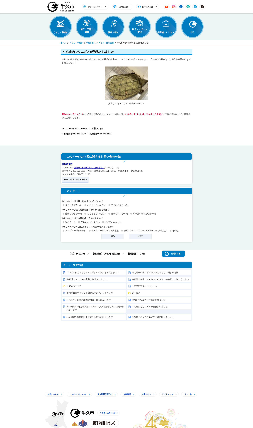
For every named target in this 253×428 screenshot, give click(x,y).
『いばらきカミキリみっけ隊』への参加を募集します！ (93, 272)
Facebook (181, 6)
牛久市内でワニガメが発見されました (150, 307)
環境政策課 (67, 164)
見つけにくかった (119, 205)
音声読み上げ (147, 7)
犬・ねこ (136, 293)
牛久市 (82, 413)
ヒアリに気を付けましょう (144, 286)
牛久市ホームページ (61, 6)
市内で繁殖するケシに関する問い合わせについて (90, 293)
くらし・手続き (60, 32)
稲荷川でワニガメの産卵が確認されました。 (88, 279)
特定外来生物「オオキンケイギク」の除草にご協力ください (160, 279)
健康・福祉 (113, 32)
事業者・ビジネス (166, 32)
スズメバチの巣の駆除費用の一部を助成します (89, 300)
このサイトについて (78, 394)
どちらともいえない (96, 205)
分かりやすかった (73, 213)
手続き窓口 (90, 43)
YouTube (166, 6)
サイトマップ (167, 394)
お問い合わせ (53, 394)
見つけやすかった (73, 205)
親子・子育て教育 (87, 30)
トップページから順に (75, 230)
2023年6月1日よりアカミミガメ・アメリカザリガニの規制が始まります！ (95, 308)
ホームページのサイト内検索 (105, 230)
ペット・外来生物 (106, 43)
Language (123, 7)
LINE (188, 6)
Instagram (173, 6)
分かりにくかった (119, 213)
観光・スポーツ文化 (139, 30)
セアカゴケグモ (74, 286)
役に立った (70, 222)
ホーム (63, 43)
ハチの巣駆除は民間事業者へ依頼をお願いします (90, 317)
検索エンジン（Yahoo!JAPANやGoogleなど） (145, 230)
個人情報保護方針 (105, 394)
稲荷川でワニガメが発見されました (149, 300)
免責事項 (127, 394)
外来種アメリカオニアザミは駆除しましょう (153, 317)
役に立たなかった (113, 222)
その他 (175, 230)
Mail (195, 6)
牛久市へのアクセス (108, 413)
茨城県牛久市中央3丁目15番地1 (89, 168)
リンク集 (188, 394)
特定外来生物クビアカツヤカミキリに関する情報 (155, 272)
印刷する (176, 253)
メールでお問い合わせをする (75, 179)
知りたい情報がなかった (144, 213)
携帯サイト (146, 394)
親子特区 (104, 423)
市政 (192, 32)
